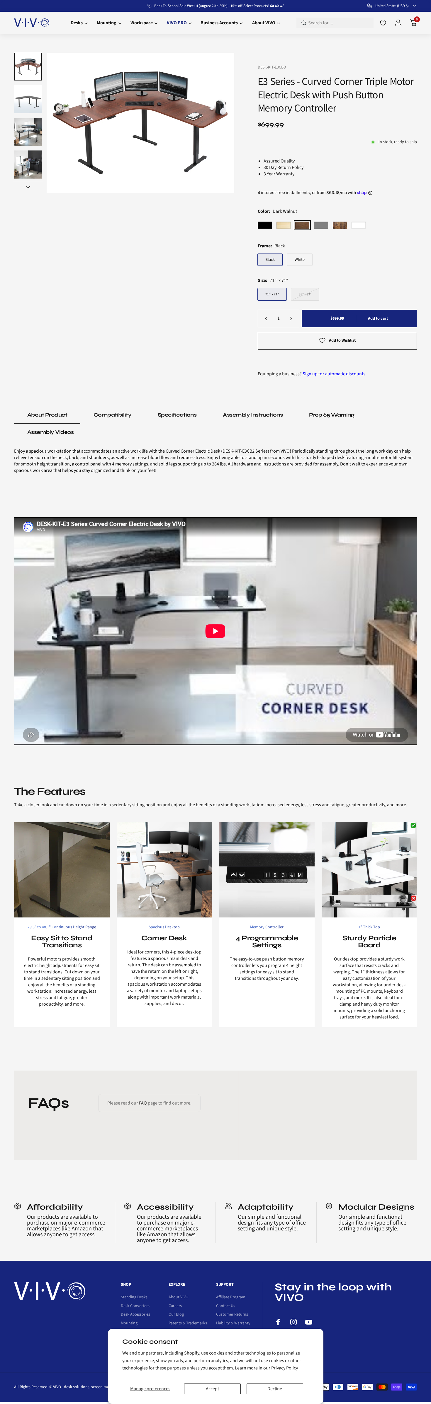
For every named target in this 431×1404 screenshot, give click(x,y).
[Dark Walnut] (302, 225)
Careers (175, 1306)
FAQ (143, 1103)
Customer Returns (232, 1314)
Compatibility (112, 415)
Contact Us (225, 1306)
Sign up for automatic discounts (334, 374)
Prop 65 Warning (331, 415)
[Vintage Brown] (340, 225)
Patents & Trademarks (188, 1323)
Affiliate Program (230, 1297)
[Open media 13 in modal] (140, 123)
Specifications (177, 415)
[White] (359, 225)
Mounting (129, 1323)
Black (270, 260)
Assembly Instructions (253, 415)
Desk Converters (135, 1306)
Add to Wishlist (342, 341)
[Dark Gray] (321, 225)
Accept (212, 1389)
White (300, 260)
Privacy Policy (284, 1368)
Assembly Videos (50, 432)
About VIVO (178, 1297)
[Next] (218, 123)
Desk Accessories (135, 1314)
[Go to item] (28, 67)
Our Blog (176, 1314)
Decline (274, 1389)
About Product (47, 415)
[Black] (265, 225)
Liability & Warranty (233, 1323)
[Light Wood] (283, 225)
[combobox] (392, 6)
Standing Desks (134, 1297)
